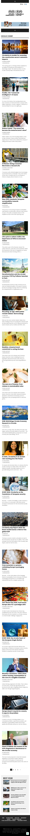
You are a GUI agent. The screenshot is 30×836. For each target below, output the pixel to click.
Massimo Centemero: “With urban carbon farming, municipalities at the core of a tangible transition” (14, 675)
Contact (8, 819)
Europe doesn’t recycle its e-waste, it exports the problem (14, 712)
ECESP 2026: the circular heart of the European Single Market (13, 639)
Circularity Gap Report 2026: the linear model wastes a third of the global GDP (14, 530)
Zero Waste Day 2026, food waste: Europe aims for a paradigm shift (14, 603)
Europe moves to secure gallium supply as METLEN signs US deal (18, 781)
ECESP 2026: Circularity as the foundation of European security (13, 493)
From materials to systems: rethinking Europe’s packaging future (13, 567)
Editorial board (9, 818)
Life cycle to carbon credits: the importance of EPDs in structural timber (13, 239)
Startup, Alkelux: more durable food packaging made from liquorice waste (18, 796)
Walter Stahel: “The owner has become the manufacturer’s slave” (14, 129)
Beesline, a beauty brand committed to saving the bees (13, 348)
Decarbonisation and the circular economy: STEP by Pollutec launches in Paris (15, 276)
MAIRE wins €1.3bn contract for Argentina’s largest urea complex (18, 789)
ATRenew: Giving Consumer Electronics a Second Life (12, 165)
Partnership (23, 818)
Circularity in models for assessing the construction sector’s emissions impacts (14, 57)
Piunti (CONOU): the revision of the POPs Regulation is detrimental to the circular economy (14, 748)
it (24, 4)
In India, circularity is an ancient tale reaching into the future (13, 458)
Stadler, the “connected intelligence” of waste (10, 94)
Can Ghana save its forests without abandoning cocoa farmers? (17, 803)
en (26, 4)
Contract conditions (16, 819)
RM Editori (17, 818)
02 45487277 (23, 829)
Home (3, 818)
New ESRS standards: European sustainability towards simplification (13, 201)
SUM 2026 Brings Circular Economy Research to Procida (14, 422)
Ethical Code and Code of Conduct (9, 820)
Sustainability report (22, 820)
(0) (22, 4)
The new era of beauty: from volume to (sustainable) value (12, 385)
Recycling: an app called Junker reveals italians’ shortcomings (13, 313)
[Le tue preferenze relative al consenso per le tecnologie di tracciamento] (27, 833)
